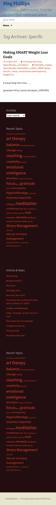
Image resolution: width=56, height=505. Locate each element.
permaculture (11, 213)
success (9, 230)
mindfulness (12, 208)
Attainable (39, 64)
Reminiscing (11, 276)
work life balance (13, 246)
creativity (13, 161)
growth (8, 188)
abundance (10, 134)
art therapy (16, 138)
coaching (14, 155)
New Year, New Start (15, 295)
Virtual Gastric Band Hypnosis (32, 71)
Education (37, 61)
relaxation (10, 217)
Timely (15, 71)
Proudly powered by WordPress (36, 498)
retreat (9, 221)
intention (12, 198)
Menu (6, 25)
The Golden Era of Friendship (19, 321)
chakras (32, 146)
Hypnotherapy (9, 64)
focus (11, 183)
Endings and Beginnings (17, 308)
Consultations (11, 498)
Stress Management (22, 225)
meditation (26, 203)
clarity (19, 150)
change (48, 64)
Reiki (28, 212)
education (23, 162)
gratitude (27, 183)
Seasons (17, 221)
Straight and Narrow (15, 325)
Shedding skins (13, 290)
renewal (21, 217)
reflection (21, 213)
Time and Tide (12, 330)
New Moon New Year (15, 335)
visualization (24, 243)
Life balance (23, 64)
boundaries (24, 145)
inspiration (32, 193)
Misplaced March (14, 280)
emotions (11, 178)
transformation (12, 242)
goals (18, 184)
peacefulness (32, 209)
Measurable (22, 68)
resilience (31, 217)
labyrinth (25, 198)
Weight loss (8, 74)
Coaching (27, 61)
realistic (33, 68)
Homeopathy (19, 188)
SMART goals (44, 68)
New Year (23, 209)
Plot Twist (10, 285)
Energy (20, 179)
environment (27, 179)
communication (29, 156)
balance (12, 144)
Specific (7, 71)
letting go (10, 204)
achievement (19, 134)
